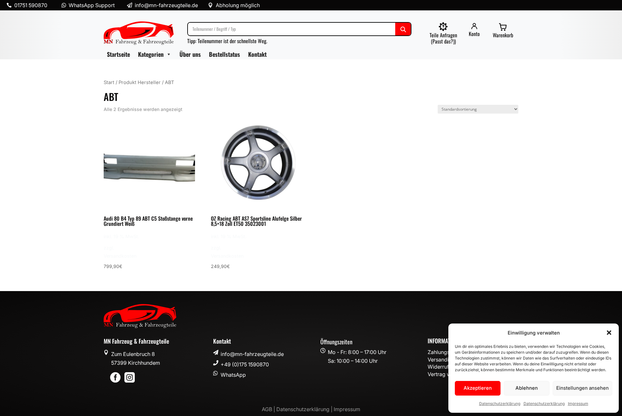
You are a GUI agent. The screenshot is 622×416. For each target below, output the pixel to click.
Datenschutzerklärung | (305, 409)
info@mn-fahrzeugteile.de (252, 354)
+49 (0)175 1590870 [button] (245, 364)
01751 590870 (30, 5)
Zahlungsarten (445, 352)
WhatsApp (233, 375)
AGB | (269, 409)
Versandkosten (120, 256)
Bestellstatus (224, 54)
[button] (609, 332)
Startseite (118, 54)
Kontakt (257, 54)
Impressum (578, 403)
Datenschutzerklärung (499, 403)
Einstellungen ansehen (582, 388)
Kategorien (151, 54)
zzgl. (109, 248)
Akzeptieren (478, 388)
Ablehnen (526, 388)
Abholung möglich (238, 5)
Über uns (190, 54)
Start (109, 82)
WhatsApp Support (92, 5)
